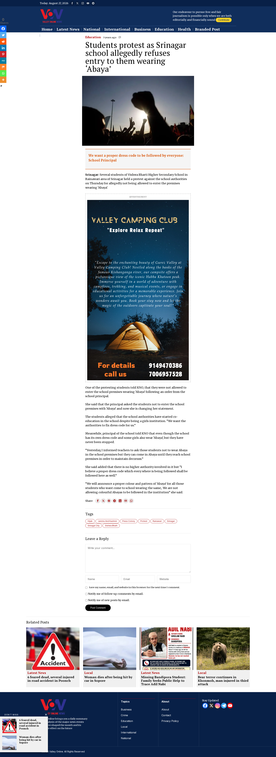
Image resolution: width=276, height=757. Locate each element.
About (165, 709)
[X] (211, 705)
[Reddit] (3, 41)
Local (88, 673)
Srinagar (171, 521)
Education (93, 37)
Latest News (36, 673)
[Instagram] (217, 705)
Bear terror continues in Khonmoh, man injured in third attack (223, 680)
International (128, 732)
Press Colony (128, 521)
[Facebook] (3, 29)
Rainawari (157, 521)
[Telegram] (224, 705)
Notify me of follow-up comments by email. (115, 593)
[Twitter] (3, 35)
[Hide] (1, 86)
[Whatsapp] (3, 73)
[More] (3, 80)
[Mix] (3, 67)
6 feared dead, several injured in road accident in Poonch (50, 678)
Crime (124, 715)
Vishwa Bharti (111, 525)
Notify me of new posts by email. (109, 600)
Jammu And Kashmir (107, 521)
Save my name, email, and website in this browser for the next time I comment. (134, 587)
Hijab (90, 521)
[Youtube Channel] (230, 705)
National (126, 738)
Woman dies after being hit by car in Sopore (108, 678)
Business (126, 709)
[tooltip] (72, 3)
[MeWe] (3, 60)
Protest (143, 521)
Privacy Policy (170, 721)
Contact (166, 715)
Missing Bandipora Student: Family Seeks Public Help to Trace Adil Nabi (163, 680)
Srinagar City (94, 525)
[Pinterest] (3, 54)
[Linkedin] (3, 48)
